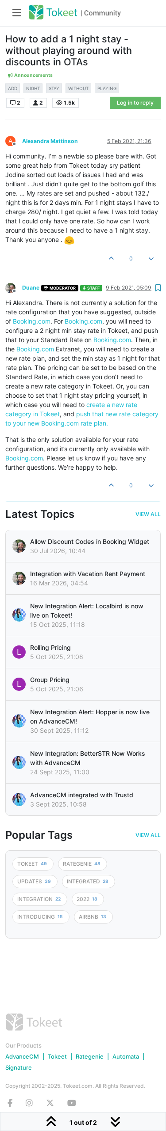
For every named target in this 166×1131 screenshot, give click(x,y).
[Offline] (13, 287)
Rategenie (90, 1056)
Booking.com (31, 321)
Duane (30, 287)
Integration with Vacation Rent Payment (87, 573)
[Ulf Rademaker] (19, 546)
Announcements (33, 75)
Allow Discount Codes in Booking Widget (89, 541)
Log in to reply (135, 102)
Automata (125, 1056)
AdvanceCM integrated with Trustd (81, 795)
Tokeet (57, 1056)
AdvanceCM (22, 1056)
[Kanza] (19, 615)
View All (148, 514)
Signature (18, 1067)
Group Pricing (49, 679)
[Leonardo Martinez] (19, 578)
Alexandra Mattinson (50, 141)
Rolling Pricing (50, 647)
